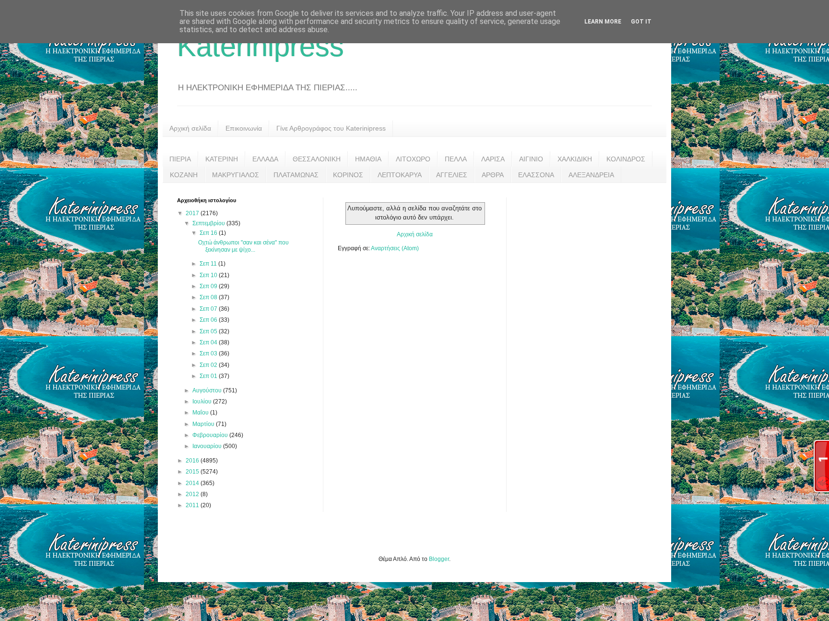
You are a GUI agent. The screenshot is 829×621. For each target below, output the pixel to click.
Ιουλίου (202, 401)
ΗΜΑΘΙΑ (368, 159)
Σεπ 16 (209, 233)
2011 (193, 505)
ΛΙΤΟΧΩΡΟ (413, 159)
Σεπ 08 (209, 297)
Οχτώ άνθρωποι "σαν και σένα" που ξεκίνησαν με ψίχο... (243, 246)
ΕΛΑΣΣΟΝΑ (536, 175)
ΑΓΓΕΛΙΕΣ (451, 175)
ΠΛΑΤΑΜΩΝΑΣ (296, 175)
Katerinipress (260, 46)
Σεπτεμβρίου (209, 223)
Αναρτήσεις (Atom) (395, 248)
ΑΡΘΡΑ (493, 175)
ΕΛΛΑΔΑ (265, 159)
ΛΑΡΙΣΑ (493, 159)
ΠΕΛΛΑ (456, 159)
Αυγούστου (207, 390)
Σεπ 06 (209, 320)
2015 (193, 471)
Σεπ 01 (209, 376)
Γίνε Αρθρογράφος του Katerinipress (331, 128)
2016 (193, 460)
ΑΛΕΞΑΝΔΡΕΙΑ (591, 175)
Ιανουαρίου (207, 446)
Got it (641, 21)
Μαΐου (201, 412)
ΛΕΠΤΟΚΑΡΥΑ (400, 175)
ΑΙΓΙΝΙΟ (531, 159)
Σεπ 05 (209, 331)
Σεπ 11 (209, 263)
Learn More (602, 21)
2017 (193, 213)
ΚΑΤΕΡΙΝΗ (221, 159)
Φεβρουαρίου (210, 435)
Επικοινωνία (243, 128)
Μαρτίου (204, 424)
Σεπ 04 (209, 342)
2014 (193, 483)
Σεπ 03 (209, 353)
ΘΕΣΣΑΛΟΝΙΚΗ (317, 159)
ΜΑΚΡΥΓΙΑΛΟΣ (235, 175)
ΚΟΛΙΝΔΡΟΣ (625, 159)
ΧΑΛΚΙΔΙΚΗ (574, 159)
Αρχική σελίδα (190, 128)
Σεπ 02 (209, 365)
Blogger (439, 559)
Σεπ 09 (209, 286)
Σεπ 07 (209, 308)
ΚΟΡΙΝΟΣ (348, 175)
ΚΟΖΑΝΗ (184, 175)
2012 (193, 494)
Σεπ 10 (209, 275)
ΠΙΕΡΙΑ (180, 159)
